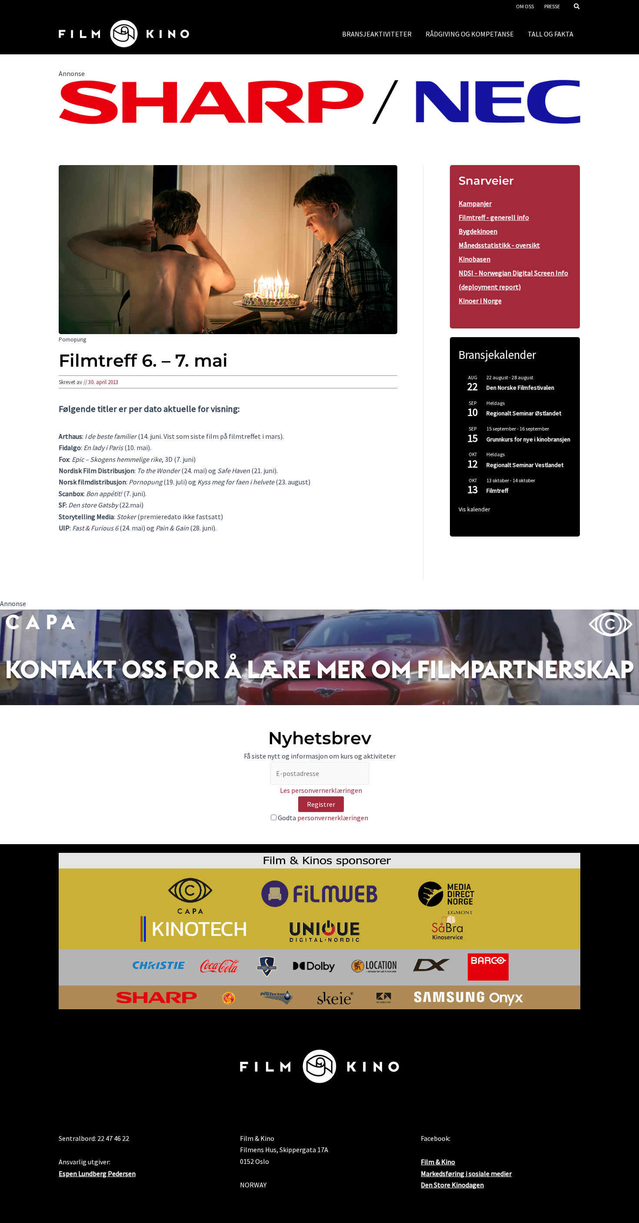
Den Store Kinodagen (452, 1184)
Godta (322, 817)
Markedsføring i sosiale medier (466, 1173)
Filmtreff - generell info (494, 217)
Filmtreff (497, 490)
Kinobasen (474, 259)
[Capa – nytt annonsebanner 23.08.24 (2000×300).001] (319, 656)
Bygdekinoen (478, 231)
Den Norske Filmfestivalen (520, 387)
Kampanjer (475, 203)
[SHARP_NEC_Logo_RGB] (319, 100)
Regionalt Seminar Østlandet (523, 413)
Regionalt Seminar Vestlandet (524, 465)
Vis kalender (474, 509)
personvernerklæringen (332, 817)
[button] (577, 7)
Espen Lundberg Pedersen (97, 1173)
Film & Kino (438, 1161)
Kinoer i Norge (480, 300)
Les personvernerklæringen (321, 790)
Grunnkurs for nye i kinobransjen (528, 439)
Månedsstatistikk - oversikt (499, 245)
